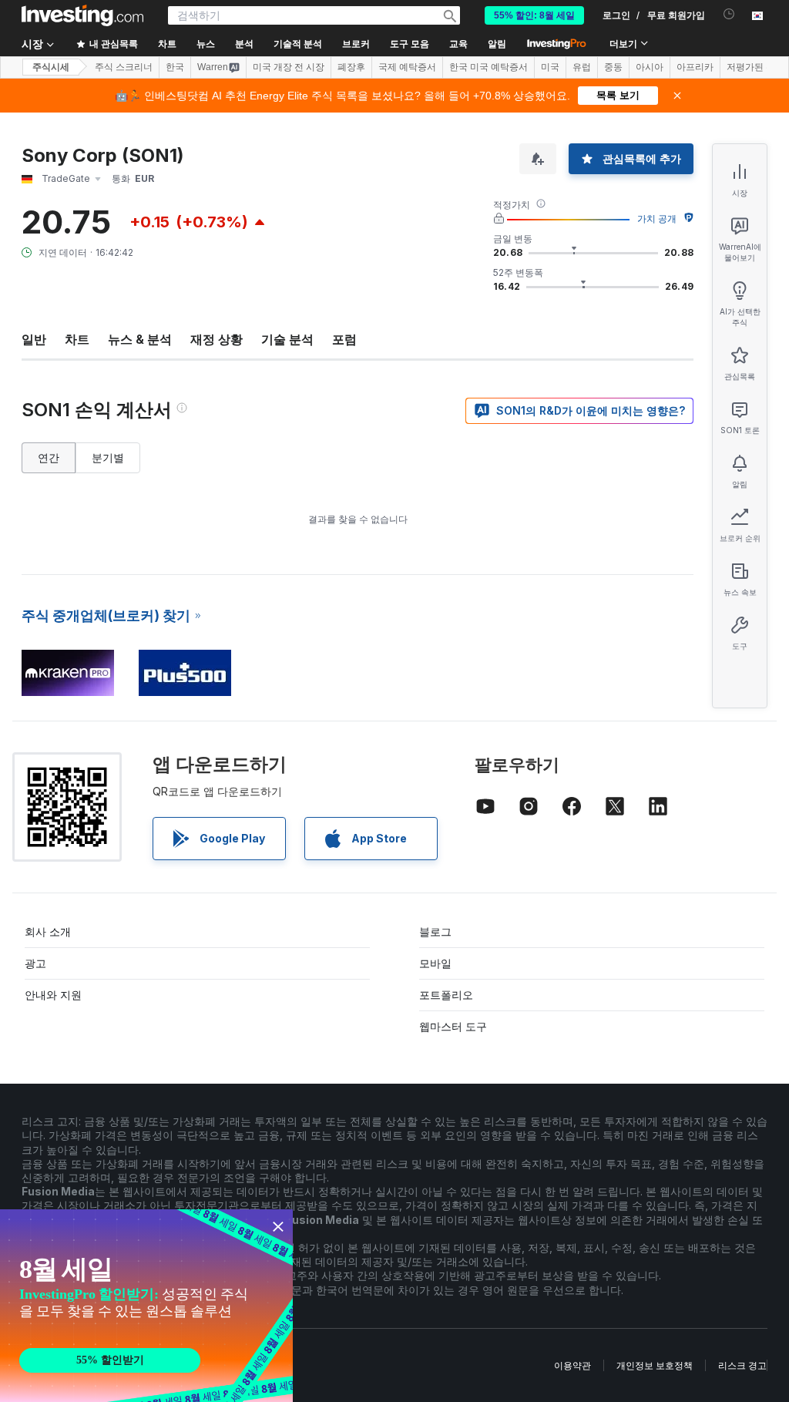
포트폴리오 (446, 994)
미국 (550, 67)
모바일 (435, 963)
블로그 (435, 931)
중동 (613, 67)
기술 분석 (287, 339)
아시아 (649, 67)
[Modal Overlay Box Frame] (146, 1305)
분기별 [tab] (108, 457)
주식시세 (50, 67)
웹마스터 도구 (453, 1026)
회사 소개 (48, 931)
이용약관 (572, 1365)
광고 (35, 963)
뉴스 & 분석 (140, 339)
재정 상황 (216, 339)
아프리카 (695, 67)
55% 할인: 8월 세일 (534, 15)
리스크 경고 (742, 1365)
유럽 (581, 67)
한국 (175, 67)
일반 (34, 339)
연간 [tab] (48, 457)
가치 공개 (657, 218)
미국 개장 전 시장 (288, 67)
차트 (77, 339)
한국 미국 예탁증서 (488, 67)
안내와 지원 (53, 994)
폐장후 (351, 67)
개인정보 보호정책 (654, 1365)
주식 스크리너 (124, 67)
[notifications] (729, 14)
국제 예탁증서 (407, 67)
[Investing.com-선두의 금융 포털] (82, 15)
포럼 (344, 339)
